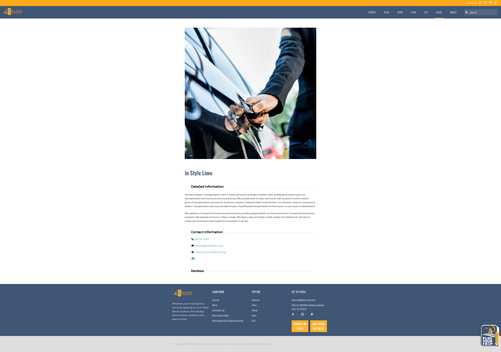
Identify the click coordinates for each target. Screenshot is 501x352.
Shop (400, 12)
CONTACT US (471, 3)
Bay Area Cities (220, 315)
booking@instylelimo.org (209, 245)
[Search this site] (481, 12)
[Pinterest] (490, 3)
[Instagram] (485, 3)
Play (386, 12)
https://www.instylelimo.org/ (210, 252)
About (453, 12)
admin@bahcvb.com (303, 300)
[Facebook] (479, 3)
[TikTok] (495, 3)
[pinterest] (312, 315)
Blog (439, 12)
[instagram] (302, 315)
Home (215, 300)
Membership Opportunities (227, 320)
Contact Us (218, 310)
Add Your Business (318, 326)
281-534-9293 (202, 239)
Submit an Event (300, 326)
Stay (413, 12)
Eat (426, 12)
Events (372, 12)
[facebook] (293, 315)
